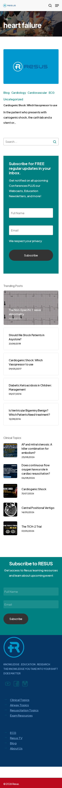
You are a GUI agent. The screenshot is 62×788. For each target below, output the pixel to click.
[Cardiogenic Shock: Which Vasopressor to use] (31, 66)
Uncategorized (13, 99)
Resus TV (16, 738)
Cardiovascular (37, 92)
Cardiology (18, 92)
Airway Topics (19, 705)
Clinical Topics (19, 700)
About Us (16, 748)
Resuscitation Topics (24, 710)
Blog (6, 92)
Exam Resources (21, 715)
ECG (51, 92)
